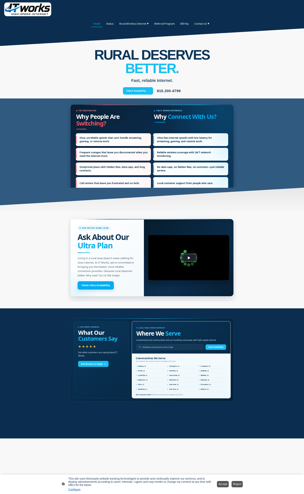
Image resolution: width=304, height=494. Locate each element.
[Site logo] (28, 9)
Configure (74, 489)
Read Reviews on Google (93, 364)
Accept (222, 484)
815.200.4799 (169, 91)
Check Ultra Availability (95, 285)
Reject (237, 484)
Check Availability (138, 90)
